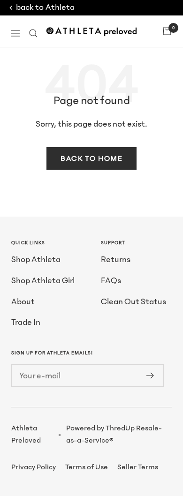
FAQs (111, 281)
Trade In (25, 322)
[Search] (33, 33)
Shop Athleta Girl (43, 281)
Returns (115, 259)
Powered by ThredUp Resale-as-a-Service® (114, 434)
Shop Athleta (36, 259)
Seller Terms (137, 467)
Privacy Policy (33, 467)
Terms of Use (86, 467)
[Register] (150, 375)
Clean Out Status (133, 302)
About (23, 302)
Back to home (91, 158)
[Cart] (167, 31)
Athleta (60, 7)
